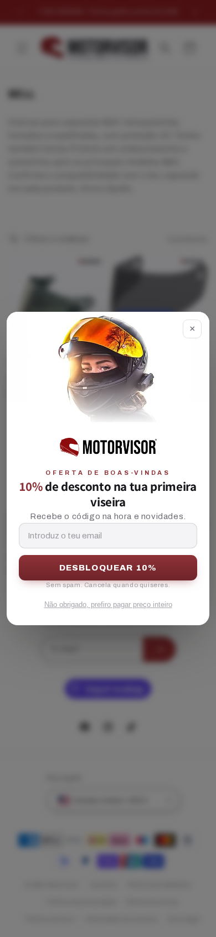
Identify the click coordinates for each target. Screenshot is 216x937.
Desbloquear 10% (108, 567)
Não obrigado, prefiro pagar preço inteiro (108, 604)
